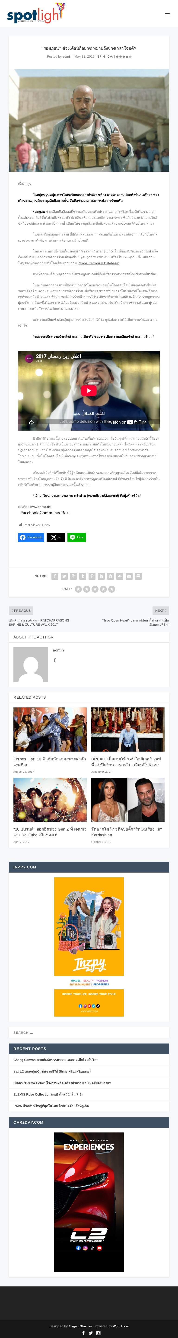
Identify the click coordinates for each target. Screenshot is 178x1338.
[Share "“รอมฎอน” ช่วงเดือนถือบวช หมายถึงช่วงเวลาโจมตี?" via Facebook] (55, 576)
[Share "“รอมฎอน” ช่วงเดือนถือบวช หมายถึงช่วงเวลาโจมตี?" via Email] (129, 576)
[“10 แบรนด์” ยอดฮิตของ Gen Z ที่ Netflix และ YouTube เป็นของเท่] (50, 800)
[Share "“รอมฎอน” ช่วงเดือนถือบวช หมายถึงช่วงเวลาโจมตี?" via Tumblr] (82, 576)
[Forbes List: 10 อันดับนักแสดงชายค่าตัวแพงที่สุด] (50, 729)
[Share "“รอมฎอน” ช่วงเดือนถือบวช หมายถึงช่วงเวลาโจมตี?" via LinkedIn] (101, 576)
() (98, 263)
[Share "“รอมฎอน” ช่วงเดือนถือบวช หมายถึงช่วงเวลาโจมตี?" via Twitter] (64, 576)
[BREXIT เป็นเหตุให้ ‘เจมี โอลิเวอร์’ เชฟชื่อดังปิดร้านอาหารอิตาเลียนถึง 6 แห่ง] (128, 729)
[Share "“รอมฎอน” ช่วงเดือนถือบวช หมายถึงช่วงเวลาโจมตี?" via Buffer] (110, 576)
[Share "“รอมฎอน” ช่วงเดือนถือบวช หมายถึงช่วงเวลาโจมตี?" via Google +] (73, 576)
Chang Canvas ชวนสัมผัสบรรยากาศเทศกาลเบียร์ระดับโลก (55, 1060)
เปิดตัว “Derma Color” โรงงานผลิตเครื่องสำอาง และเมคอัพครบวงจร (62, 1083)
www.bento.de (40, 507)
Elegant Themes (80, 1326)
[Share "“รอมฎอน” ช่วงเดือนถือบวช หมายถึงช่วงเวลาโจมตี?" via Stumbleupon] (119, 576)
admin (67, 56)
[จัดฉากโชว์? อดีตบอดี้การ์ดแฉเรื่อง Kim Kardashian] (128, 800)
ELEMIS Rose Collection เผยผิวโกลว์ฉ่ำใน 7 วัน (48, 1094)
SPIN (101, 56)
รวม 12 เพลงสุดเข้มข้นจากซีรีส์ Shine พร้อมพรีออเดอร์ (52, 1071)
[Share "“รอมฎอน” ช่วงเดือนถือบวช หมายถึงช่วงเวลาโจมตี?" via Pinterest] (92, 576)
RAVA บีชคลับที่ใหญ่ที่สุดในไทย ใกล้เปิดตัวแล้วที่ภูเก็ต (51, 1106)
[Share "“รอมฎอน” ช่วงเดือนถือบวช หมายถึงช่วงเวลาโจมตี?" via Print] (138, 576)
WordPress (121, 1326)
